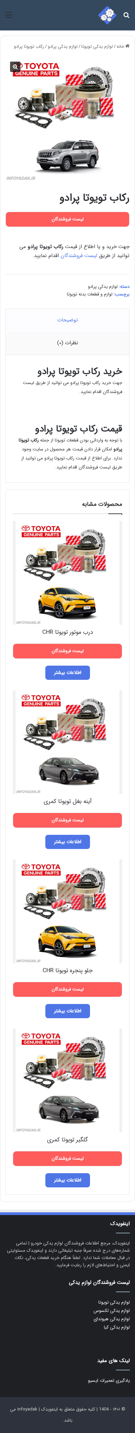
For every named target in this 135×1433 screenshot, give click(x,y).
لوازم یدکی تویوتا (97, 46)
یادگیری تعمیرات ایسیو (109, 1380)
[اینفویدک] (107, 15)
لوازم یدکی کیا (117, 1327)
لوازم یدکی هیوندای (111, 1319)
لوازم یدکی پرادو (63, 46)
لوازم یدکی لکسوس (111, 1310)
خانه (120, 46)
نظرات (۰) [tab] (67, 343)
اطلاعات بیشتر (67, 672)
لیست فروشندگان (79, 256)
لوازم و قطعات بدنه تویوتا (89, 294)
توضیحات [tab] (67, 320)
